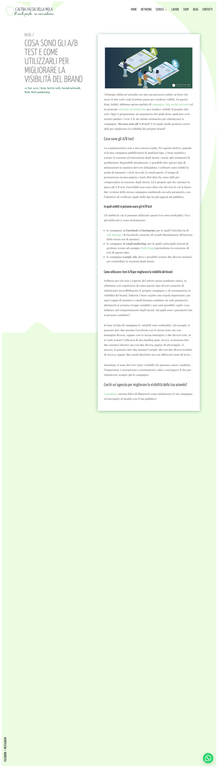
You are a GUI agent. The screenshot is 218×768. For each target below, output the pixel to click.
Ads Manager (115, 235)
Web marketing (40, 92)
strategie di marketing (132, 109)
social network (180, 104)
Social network (71, 88)
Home (134, 9)
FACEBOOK (5, 757)
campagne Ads (161, 104)
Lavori (175, 9)
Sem (43, 88)
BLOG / (29, 35)
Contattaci (110, 394)
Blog (195, 9)
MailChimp (147, 248)
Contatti (207, 9)
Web (27, 92)
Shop (186, 9)
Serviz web (53, 88)
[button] (208, 758)
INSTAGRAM (5, 743)
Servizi (160, 9)
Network (146, 9)
